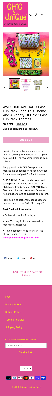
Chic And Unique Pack (30, 387)
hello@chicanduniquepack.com (21, 237)
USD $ (25, 368)
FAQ (7, 296)
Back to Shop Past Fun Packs (28, 274)
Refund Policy (13, 312)
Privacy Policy (13, 304)
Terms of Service (14, 319)
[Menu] (47, 14)
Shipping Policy (14, 327)
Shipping (7, 128)
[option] (14, 84)
